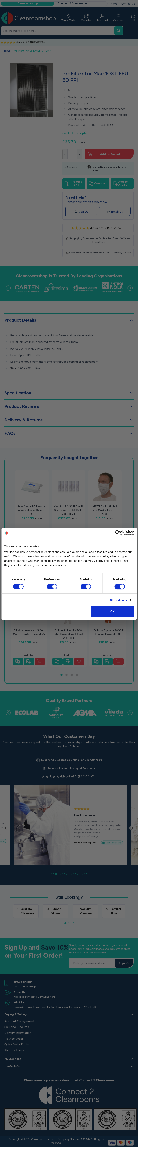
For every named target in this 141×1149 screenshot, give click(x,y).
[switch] (52, 586)
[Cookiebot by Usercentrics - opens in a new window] (118, 533)
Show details (118, 600)
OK (112, 611)
